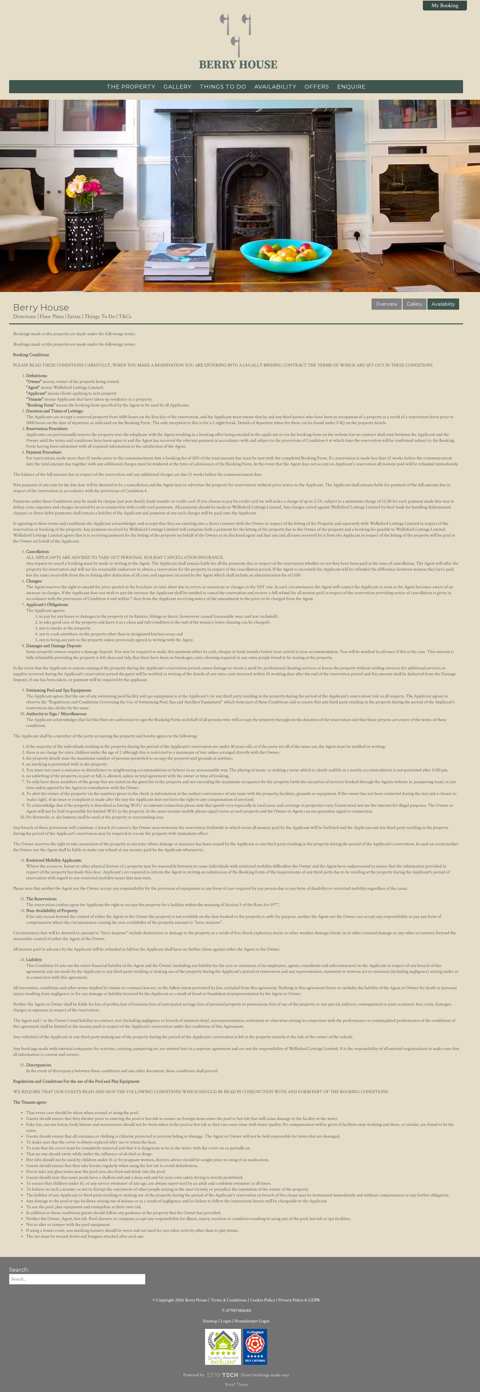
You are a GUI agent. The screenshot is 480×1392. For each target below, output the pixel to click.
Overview (386, 304)
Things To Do (99, 316)
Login (226, 1321)
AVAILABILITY (275, 86)
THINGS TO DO (223, 86)
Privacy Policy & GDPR (299, 1300)
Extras (74, 316)
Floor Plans (52, 316)
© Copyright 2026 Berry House (179, 1300)
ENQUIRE (351, 86)
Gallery (414, 304)
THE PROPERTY (131, 86)
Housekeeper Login (251, 1321)
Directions (24, 316)
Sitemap (210, 1321)
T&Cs (125, 316)
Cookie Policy (262, 1300)
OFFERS (317, 86)
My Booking (444, 5)
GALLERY (178, 86)
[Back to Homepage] (236, 42)
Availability (443, 304)
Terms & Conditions (229, 1300)
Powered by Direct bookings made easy (236, 1375)
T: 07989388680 (236, 1311)
